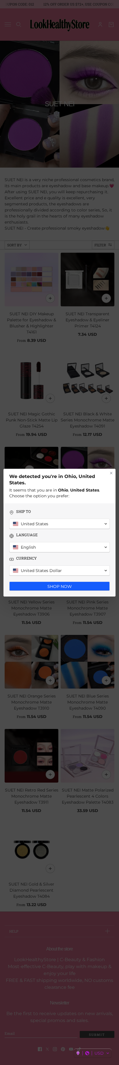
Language (27, 534)
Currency (26, 558)
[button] (93, 1053)
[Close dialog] (111, 473)
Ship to (23, 511)
